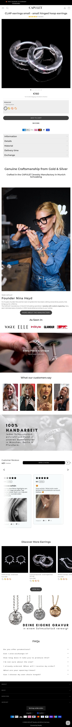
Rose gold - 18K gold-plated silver (12, 108)
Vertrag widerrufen (36, 708)
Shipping (33, 96)
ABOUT (4, 684)
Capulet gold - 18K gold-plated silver (15, 108)
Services (5, 696)
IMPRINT (5, 702)
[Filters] (68, 462)
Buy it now (36, 123)
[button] (33, 16)
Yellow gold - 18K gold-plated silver (9, 108)
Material (9, 103)
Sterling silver (5, 108)
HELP (4, 690)
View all (36, 589)
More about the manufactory (36, 312)
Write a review (44, 463)
